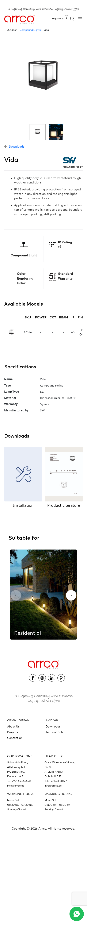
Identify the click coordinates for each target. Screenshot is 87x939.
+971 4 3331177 (58, 781)
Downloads (16, 146)
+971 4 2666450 (21, 781)
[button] (71, 595)
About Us (13, 726)
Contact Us (14, 738)
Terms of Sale (54, 732)
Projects (12, 732)
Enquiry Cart (59, 18)
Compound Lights (30, 30)
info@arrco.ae (15, 786)
